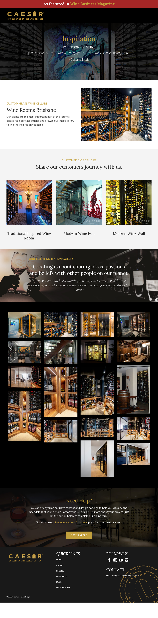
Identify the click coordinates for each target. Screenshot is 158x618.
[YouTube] (120, 560)
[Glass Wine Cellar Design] (29, 15)
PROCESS (60, 571)
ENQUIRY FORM (63, 587)
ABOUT (59, 565)
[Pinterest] (126, 560)
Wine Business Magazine (92, 4)
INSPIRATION (61, 576)
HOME (59, 559)
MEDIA (59, 582)
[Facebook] (109, 560)
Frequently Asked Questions (71, 522)
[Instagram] (115, 560)
